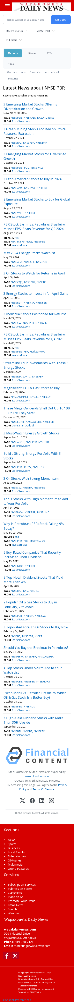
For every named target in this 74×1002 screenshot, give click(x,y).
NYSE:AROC (17, 442)
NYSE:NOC (17, 566)
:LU (37, 591)
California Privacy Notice (44, 982)
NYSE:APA (16, 262)
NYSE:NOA (17, 512)
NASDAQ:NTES (45, 117)
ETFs (49, 52)
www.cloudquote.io (37, 776)
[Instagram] (51, 801)
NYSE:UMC (43, 512)
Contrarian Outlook (23, 425)
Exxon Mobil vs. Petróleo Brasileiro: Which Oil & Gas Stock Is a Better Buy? (34, 695)
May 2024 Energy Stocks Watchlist (29, 253)
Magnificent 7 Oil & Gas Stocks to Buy (31, 388)
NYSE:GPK (41, 323)
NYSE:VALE (30, 117)
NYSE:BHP (41, 142)
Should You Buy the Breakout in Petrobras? (35, 647)
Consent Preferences (17, 1000)
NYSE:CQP (16, 282)
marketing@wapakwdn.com (32, 946)
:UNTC (27, 376)
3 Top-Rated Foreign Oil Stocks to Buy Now (35, 627)
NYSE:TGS (38, 467)
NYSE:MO (16, 591)
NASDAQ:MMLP (20, 397)
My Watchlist (43, 30)
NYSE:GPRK (17, 656)
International (52, 72)
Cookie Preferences (28, 985)
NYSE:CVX (40, 616)
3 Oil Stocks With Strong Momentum (31, 478)
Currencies (35, 72)
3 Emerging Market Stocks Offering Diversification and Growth (30, 106)
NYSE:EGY (16, 302)
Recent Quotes (14, 30)
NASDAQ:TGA (46, 656)
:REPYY (27, 467)
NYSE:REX (16, 376)
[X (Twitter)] (22, 801)
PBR (17, 238)
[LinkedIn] (42, 801)
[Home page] (41, 6)
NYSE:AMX (16, 188)
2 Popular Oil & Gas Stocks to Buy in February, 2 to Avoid (30, 604)
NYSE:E (34, 397)
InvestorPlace (19, 245)
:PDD (26, 167)
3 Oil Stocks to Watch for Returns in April (34, 273)
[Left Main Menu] (7, 5)
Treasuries (12, 78)
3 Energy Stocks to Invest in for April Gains (35, 293)
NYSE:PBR (16, 117)
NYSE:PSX (29, 302)
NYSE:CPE (29, 262)
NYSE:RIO (16, 142)
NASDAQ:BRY (33, 422)
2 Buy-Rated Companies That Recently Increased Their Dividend (32, 554)
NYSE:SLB (43, 442)
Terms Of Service (43, 789)
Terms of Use (47, 979)
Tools (11, 63)
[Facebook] (32, 801)
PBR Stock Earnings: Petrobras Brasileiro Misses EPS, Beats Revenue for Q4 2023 (34, 336)
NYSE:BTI (16, 731)
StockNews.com (21, 121)
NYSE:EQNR (17, 422)
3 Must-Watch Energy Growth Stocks (31, 433)
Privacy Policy (24, 982)
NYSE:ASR (29, 188)
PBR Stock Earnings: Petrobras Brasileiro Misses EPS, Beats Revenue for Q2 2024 (34, 226)
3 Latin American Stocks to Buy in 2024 (32, 179)
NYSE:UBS (16, 681)
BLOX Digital (35, 992)
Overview (12, 72)
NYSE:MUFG (43, 681)
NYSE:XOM (30, 706)
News (23, 72)
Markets (13, 52)
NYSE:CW (16, 323)
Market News (24, 241)
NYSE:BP (41, 282)
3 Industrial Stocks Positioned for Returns (34, 314)
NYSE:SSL (16, 487)
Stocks (32, 52)
